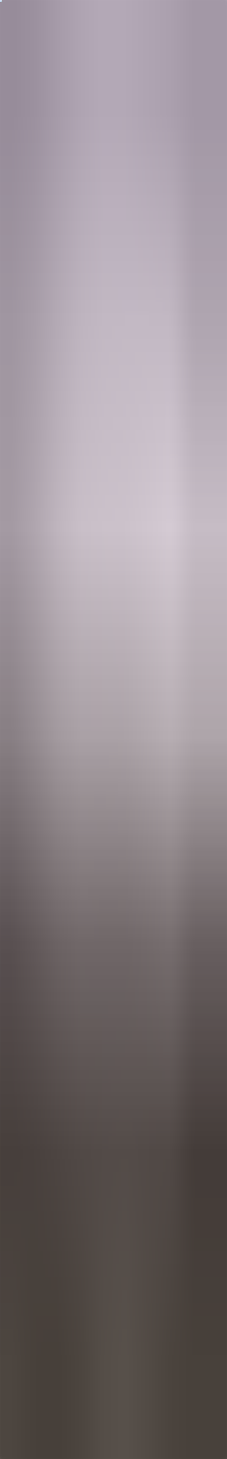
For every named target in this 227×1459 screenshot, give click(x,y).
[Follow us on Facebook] (2, 1427)
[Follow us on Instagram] (2, 1431)
